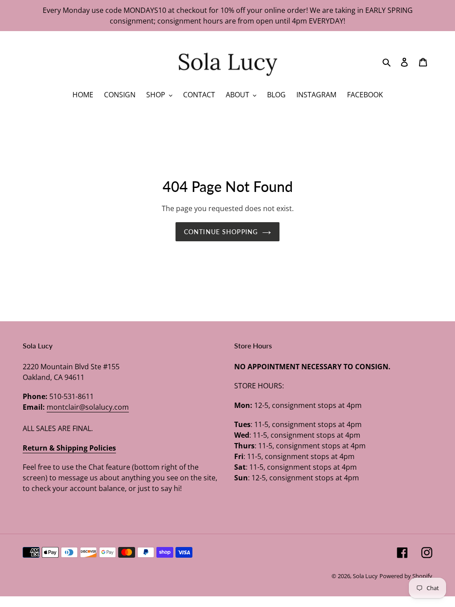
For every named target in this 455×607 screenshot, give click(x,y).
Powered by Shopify (405, 576)
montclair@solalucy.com (88, 407)
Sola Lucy (365, 576)
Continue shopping (221, 232)
